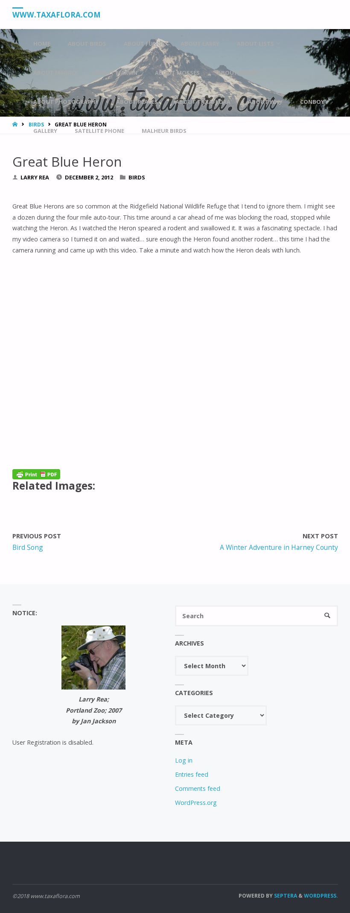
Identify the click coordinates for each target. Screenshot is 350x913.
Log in (183, 760)
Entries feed (191, 774)
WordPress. (321, 895)
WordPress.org (196, 803)
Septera (285, 895)
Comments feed (197, 788)
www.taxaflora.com (56, 15)
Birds (136, 177)
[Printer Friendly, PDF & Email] (36, 474)
